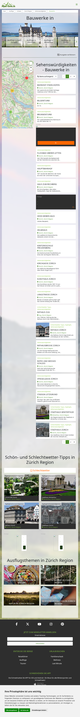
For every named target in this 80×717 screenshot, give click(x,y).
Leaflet (14, 127)
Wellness (57, 660)
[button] (3, 42)
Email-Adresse (40, 635)
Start (4, 11)
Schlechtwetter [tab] (41, 470)
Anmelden (40, 644)
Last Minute (57, 663)
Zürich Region (28, 11)
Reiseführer (23, 656)
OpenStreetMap (22, 127)
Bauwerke (52, 11)
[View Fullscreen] (30, 63)
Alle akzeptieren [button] (11, 710)
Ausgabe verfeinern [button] (67, 55)
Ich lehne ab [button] (24, 710)
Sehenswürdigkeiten (40, 11)
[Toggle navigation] (77, 4)
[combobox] (46, 76)
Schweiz (19, 11)
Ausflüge (11, 11)
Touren (23, 663)
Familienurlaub (57, 656)
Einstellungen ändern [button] (39, 710)
